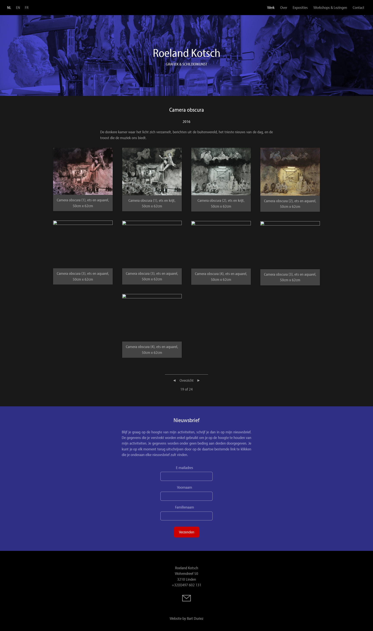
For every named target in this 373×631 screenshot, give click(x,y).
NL (9, 7)
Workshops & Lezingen (330, 7)
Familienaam (184, 507)
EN (18, 7)
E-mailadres (184, 468)
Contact (358, 7)
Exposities (300, 7)
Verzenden (186, 531)
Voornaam (184, 487)
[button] (83, 170)
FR (26, 7)
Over (283, 7)
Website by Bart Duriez (186, 618)
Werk (271, 7)
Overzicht (187, 380)
